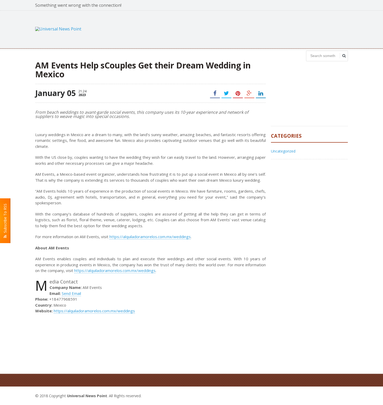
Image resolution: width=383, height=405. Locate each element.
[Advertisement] (253, 29)
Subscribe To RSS (5, 219)
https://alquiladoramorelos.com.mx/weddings (150, 236)
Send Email (71, 293)
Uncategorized (283, 151)
